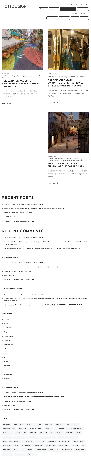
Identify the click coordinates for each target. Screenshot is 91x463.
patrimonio (64, 445)
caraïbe (48, 428)
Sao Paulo (80, 449)
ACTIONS (75, 18)
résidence (7, 370)
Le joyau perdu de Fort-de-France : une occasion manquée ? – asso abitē (26, 248)
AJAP (39, 424)
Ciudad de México (75, 428)
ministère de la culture (32, 445)
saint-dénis (67, 449)
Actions (51, 158)
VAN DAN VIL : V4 (9, 217)
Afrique (30, 424)
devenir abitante (68, 9)
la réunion (28, 441)
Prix (84, 445)
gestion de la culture (67, 437)
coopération (21, 432)
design (76, 158)
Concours (7, 432)
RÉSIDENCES (64, 18)
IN (86, 4)
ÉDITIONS (84, 18)
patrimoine (38, 76)
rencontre (27, 449)
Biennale (22, 428)
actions (6, 424)
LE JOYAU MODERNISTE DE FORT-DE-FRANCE (66, 248)
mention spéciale (10, 445)
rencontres (80, 77)
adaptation (18, 424)
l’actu (75, 13)
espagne (6, 437)
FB (72, 4)
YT (82, 4)
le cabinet (54, 9)
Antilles (59, 424)
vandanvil (20, 454)
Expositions (72, 77)
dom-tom (43, 432)
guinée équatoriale (11, 441)
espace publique (73, 432)
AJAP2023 (48, 424)
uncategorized (8, 374)
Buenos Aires (35, 428)
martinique (78, 441)
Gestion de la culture (68, 160)
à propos (43, 9)
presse (4, 77)
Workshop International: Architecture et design (18, 212)
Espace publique (27, 76)
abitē (9, 103)
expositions (32, 437)
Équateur (32, 454)
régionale (54, 449)
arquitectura (9, 428)
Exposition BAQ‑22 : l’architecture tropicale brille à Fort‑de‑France (66, 83)
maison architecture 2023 (59, 441)
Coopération (16, 76)
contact (84, 13)
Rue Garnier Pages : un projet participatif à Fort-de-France (20, 84)
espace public (57, 432)
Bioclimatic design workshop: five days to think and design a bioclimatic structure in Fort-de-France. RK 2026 (37, 241)
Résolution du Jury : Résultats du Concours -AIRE (19, 221)
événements (82, 9)
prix (86, 160)
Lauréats (40, 441)
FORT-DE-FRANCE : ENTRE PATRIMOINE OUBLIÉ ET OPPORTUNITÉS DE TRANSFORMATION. (34, 208)
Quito (16, 449)
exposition (18, 437)
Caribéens (60, 428)
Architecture (6, 76)
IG (76, 4)
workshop (7, 378)
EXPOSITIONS (52, 18)
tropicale (7, 454)
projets (6, 361)
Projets (6, 449)
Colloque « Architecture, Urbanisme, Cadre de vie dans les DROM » (24, 204)
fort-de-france (47, 437)
